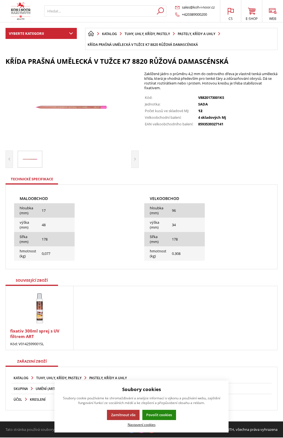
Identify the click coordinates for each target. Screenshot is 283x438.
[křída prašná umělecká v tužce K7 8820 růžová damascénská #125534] (72, 107)
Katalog (21, 378)
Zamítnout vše (123, 414)
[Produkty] (20, 11)
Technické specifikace (32, 178)
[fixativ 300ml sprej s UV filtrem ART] (39, 308)
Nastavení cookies (142, 424)
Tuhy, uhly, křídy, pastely (59, 378)
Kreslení (38, 399)
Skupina (21, 388)
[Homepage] (90, 33)
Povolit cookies (159, 414)
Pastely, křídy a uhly (108, 378)
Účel (18, 399)
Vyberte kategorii (26, 33)
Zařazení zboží (32, 361)
